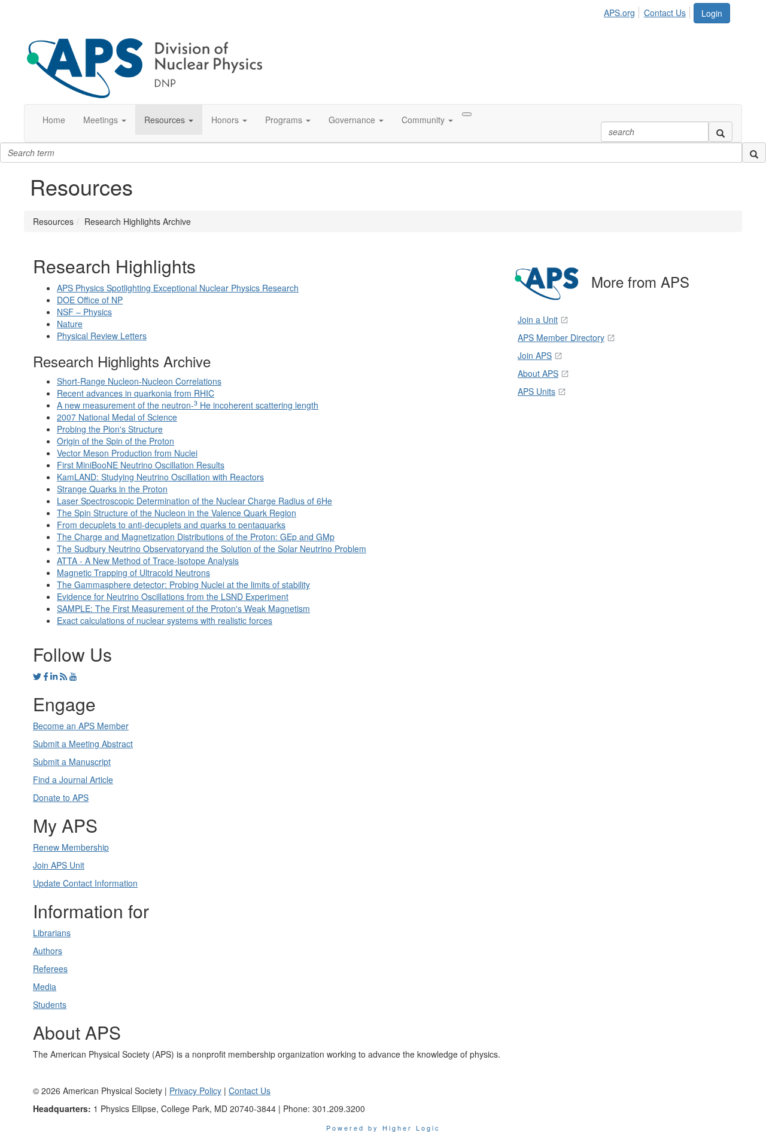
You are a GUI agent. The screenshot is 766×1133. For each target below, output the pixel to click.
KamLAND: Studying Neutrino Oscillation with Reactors (160, 477)
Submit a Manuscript (72, 761)
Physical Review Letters (102, 336)
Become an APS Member (81, 726)
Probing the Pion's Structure (110, 429)
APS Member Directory (561, 337)
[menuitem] (623, 11)
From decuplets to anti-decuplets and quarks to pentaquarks (171, 525)
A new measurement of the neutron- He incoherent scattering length (187, 405)
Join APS (535, 355)
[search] (720, 131)
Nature (70, 324)
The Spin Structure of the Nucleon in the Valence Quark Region (176, 513)
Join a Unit (538, 319)
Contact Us (665, 13)
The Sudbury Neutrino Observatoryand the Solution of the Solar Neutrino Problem (211, 549)
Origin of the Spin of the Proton (115, 441)
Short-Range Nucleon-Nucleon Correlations (139, 381)
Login (711, 13)
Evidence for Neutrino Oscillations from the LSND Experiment (172, 596)
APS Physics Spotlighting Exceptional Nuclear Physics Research (178, 288)
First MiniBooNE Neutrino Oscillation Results (140, 465)
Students (49, 1004)
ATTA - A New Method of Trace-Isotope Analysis (148, 560)
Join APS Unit (58, 865)
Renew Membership (71, 847)
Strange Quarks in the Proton (112, 489)
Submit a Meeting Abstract (83, 744)
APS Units (536, 391)
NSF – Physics (84, 312)
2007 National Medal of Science (117, 417)
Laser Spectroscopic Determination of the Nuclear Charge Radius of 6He (194, 501)
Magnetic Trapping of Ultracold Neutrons (133, 572)
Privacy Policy (195, 1091)
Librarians (52, 933)
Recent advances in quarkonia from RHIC (135, 393)
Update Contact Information (85, 883)
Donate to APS (61, 797)
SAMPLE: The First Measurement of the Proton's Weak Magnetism (183, 608)
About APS (538, 373)
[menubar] (648, 11)
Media (44, 986)
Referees (50, 968)
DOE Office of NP (90, 300)
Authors (47, 951)
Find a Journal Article (73, 779)
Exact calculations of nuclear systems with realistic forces (164, 620)
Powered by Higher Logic (383, 1127)
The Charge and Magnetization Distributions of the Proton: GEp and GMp (196, 537)
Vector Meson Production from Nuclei (127, 453)
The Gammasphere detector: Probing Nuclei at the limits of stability (183, 584)
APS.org (619, 13)
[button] (104, 120)
